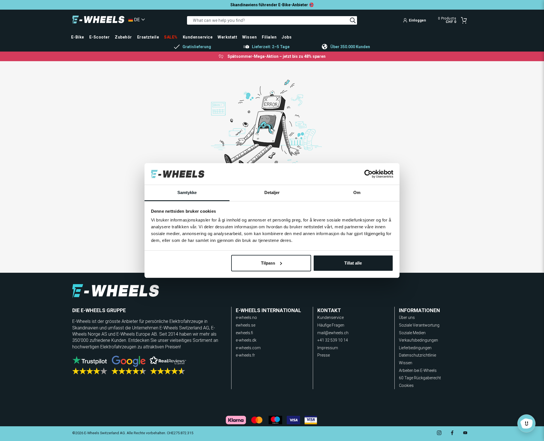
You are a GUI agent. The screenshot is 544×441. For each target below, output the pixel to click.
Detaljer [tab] (272, 192)
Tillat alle (353, 263)
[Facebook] (452, 433)
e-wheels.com (248, 348)
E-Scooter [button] (99, 37)
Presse (323, 355)
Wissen (405, 363)
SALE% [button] (170, 37)
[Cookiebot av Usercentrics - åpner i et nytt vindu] (368, 174)
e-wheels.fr (245, 355)
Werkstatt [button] (227, 37)
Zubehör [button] (123, 37)
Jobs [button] (287, 37)
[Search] (352, 20)
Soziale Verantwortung (419, 325)
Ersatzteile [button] (148, 37)
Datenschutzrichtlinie (417, 355)
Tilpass (268, 263)
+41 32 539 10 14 (332, 340)
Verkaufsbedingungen (418, 340)
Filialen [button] (269, 37)
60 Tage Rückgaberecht (420, 378)
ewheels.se (245, 325)
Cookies (406, 385)
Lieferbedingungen (415, 348)
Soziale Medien (412, 333)
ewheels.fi (244, 333)
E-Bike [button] (77, 37)
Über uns (407, 317)
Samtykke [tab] (187, 192)
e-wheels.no (246, 317)
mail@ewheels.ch (332, 333)
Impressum (327, 348)
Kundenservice (330, 317)
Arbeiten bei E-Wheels (418, 370)
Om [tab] (356, 192)
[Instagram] (439, 433)
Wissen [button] (249, 37)
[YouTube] (465, 433)
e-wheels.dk (246, 340)
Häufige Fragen (330, 325)
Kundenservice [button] (197, 37)
